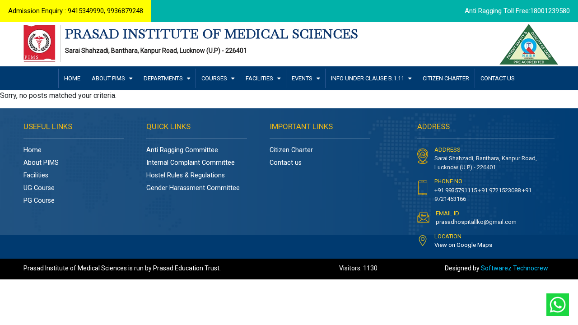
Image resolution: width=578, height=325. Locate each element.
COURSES (214, 78)
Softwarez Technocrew (514, 268)
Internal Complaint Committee (190, 163)
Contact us (286, 163)
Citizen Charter (291, 150)
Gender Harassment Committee (193, 188)
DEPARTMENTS (164, 78)
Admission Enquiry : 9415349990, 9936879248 (75, 11)
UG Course (39, 188)
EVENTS (303, 78)
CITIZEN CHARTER (446, 78)
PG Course (39, 200)
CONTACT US (497, 78)
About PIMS (41, 163)
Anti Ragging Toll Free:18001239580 (517, 11)
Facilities (35, 175)
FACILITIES (260, 78)
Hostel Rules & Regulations (185, 175)
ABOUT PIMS (109, 78)
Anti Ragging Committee (182, 150)
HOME (72, 78)
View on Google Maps (463, 244)
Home (32, 150)
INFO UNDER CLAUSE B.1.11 (368, 78)
